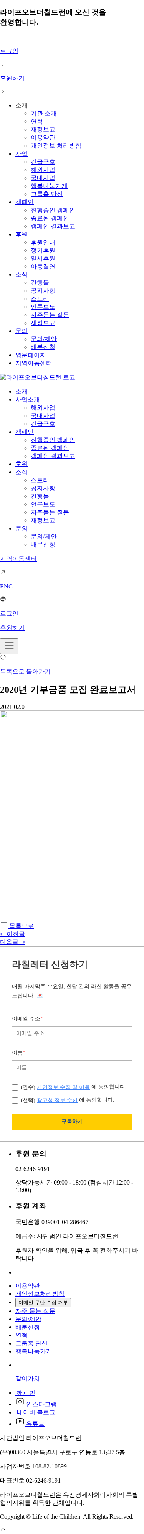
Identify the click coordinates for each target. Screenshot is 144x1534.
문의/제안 (44, 339)
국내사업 (43, 178)
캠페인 (24, 202)
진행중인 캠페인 (53, 210)
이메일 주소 (27, 1019)
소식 (21, 274)
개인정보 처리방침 (56, 145)
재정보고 (43, 129)
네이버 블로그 (35, 1412)
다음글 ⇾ (12, 942)
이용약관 (43, 137)
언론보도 (43, 306)
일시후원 (43, 258)
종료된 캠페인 (50, 218)
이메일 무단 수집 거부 (43, 1302)
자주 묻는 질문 (35, 1311)
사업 (21, 153)
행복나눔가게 (49, 186)
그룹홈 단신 (47, 194)
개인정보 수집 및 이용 (63, 1087)
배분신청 (43, 347)
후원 (21, 234)
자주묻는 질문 (50, 314)
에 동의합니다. (74, 1087)
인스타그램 (41, 1404)
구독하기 (72, 1121)
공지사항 (43, 290)
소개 (21, 391)
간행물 (40, 282)
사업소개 (27, 399)
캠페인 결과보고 (53, 226)
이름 (18, 1053)
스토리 (40, 298)
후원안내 (43, 242)
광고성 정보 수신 (57, 1100)
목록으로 (21, 926)
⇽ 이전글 (12, 934)
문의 (21, 331)
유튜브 (35, 1423)
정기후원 (43, 250)
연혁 (37, 121)
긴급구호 (43, 161)
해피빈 (25, 1392)
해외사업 (43, 169)
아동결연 (43, 266)
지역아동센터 (33, 363)
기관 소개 (44, 113)
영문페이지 (30, 355)
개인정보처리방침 (40, 1293)
